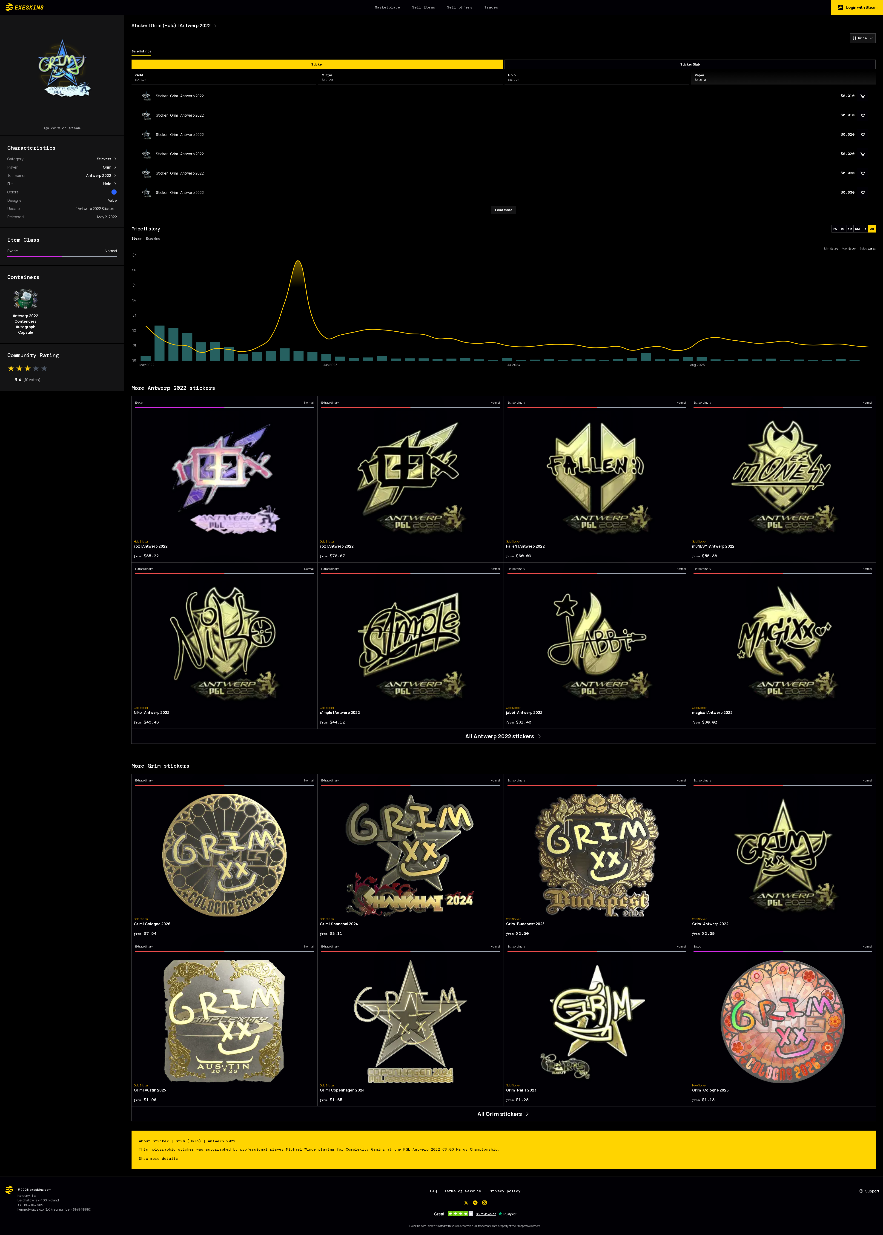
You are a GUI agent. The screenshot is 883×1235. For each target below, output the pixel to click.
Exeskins (153, 238)
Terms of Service (462, 1191)
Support (872, 1191)
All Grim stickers (499, 1113)
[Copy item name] (214, 25)
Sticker (317, 64)
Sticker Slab (690, 64)
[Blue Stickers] (114, 192)
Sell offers (459, 7)
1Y (864, 229)
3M (850, 229)
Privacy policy (504, 1191)
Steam (137, 238)
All (872, 229)
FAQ (433, 1191)
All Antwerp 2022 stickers (499, 736)
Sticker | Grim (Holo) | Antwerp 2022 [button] (171, 25)
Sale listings (141, 51)
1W (835, 229)
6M (857, 229)
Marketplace (387, 7)
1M (842, 229)
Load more (503, 210)
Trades (491, 7)
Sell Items (423, 7)
